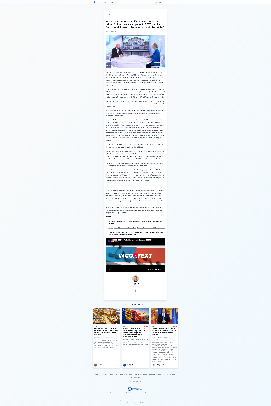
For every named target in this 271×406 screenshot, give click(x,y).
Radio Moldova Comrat (155, 374)
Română (129, 403)
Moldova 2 (105, 374)
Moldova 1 (97, 374)
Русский (136, 403)
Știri (99, 2)
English (142, 403)
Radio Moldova (114, 374)
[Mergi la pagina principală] (94, 2)
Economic (109, 15)
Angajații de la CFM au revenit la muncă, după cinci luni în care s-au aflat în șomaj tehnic (137, 228)
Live (111, 2)
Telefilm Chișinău (171, 374)
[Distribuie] (135, 290)
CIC (164, 374)
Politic (95, 326)
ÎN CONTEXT (149, 83)
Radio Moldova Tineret (126, 374)
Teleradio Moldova (135, 377)
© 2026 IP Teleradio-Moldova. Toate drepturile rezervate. (135, 400)
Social (153, 326)
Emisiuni (105, 2)
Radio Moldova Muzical (141, 374)
